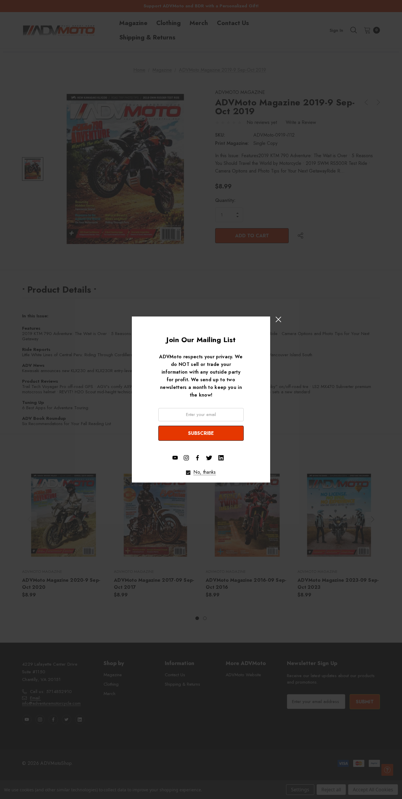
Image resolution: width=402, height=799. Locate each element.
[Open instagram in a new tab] (186, 457)
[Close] (278, 319)
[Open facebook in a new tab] (197, 457)
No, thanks (204, 472)
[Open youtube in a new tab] (175, 457)
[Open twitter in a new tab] (209, 457)
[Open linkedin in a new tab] (221, 457)
